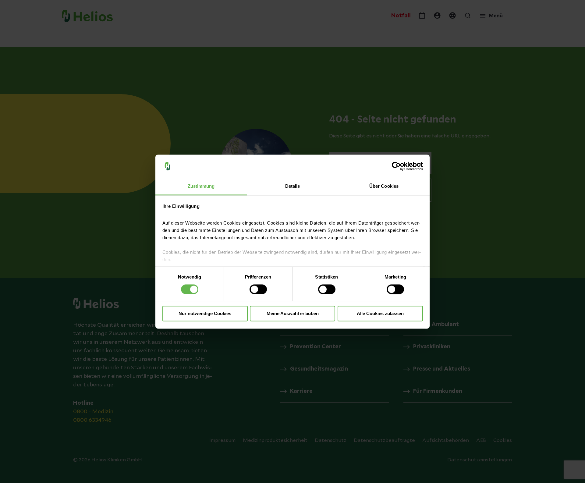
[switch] (258, 289)
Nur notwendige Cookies (205, 313)
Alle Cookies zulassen (380, 313)
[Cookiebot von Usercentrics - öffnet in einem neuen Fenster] (396, 166)
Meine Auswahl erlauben (293, 313)
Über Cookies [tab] (384, 186)
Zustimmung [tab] (201, 186)
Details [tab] (292, 186)
